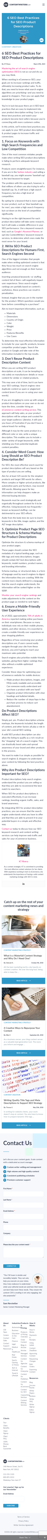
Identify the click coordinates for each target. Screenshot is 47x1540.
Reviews (32, 1396)
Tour (5, 1423)
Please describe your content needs (16, 1245)
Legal (14, 1344)
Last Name (7, 1200)
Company (6, 1233)
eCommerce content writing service (19, 410)
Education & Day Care (16, 1336)
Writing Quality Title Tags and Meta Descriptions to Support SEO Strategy (23, 1101)
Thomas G (9, 1107)
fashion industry (25, 172)
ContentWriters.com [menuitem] (17, 4)
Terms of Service (23, 1517)
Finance (15, 1341)
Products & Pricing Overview (24, 1334)
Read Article (22, 981)
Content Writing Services (24, 1403)
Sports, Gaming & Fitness (15, 1363)
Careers (6, 1335)
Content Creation (11, 47)
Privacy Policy (23, 1521)
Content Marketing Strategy (17, 950)
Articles (23, 1350)
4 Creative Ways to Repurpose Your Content (22, 1029)
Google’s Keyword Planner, (27, 232)
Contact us (7, 829)
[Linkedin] (23, 884)
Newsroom (7, 1349)
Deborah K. (9, 963)
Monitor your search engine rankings (19, 595)
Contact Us (11, 1266)
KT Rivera (7, 64)
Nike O (8, 1035)
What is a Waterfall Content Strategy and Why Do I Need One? (23, 957)
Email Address (9, 1211)
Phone (5, 1222)
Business (15, 1330)
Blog (31, 1382)
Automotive (16, 1327)
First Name (8, 1189)
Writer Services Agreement (23, 1525)
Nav (43, 5)
